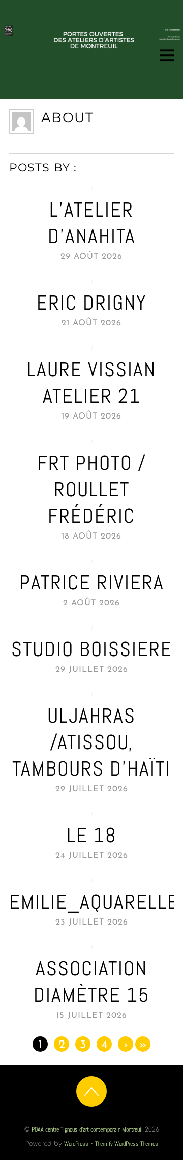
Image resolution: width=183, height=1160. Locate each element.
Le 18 (92, 835)
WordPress (76, 1144)
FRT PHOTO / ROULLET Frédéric (91, 489)
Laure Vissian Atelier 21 (91, 382)
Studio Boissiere (91, 649)
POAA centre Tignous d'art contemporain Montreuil (87, 1129)
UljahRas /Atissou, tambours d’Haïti (91, 742)
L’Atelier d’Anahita (92, 223)
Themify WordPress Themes (126, 1144)
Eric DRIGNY (92, 303)
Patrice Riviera (91, 583)
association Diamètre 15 (92, 982)
